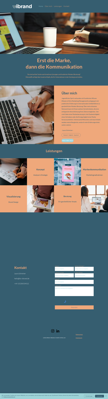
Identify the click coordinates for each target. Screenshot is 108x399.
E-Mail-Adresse (79, 266)
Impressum (79, 338)
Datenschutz (79, 334)
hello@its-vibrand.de (21, 278)
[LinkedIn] (58, 331)
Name (56, 266)
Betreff (57, 279)
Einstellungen (89, 396)
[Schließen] (106, 396)
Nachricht (58, 285)
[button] (71, 135)
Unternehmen (79, 272)
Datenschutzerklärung (9, 397)
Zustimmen (100, 396)
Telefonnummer (59, 272)
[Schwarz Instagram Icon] (53, 331)
